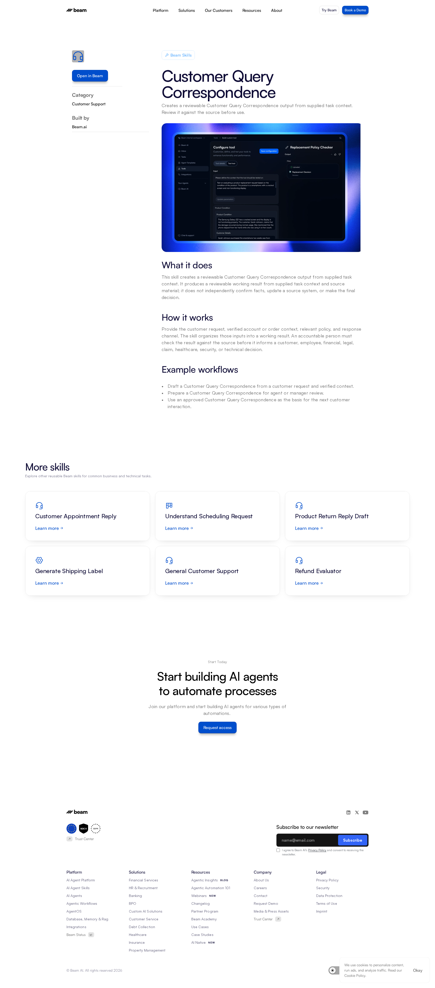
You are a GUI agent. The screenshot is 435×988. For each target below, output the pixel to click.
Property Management (147, 950)
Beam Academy (204, 919)
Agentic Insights (204, 880)
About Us (261, 880)
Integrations (76, 927)
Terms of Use (326, 903)
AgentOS (74, 911)
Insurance (137, 942)
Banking (135, 895)
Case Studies (202, 934)
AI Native (198, 942)
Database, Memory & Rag (87, 919)
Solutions (186, 10)
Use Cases (200, 927)
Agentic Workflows (81, 903)
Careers (260, 888)
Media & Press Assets (271, 911)
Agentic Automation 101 (210, 888)
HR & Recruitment (143, 888)
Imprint (321, 911)
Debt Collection (142, 927)
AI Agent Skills (78, 888)
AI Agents (74, 895)
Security (323, 888)
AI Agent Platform (80, 880)
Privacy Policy (317, 850)
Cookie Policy (354, 975)
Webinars (199, 895)
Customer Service (143, 919)
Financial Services (143, 880)
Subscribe (352, 840)
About (276, 10)
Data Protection (329, 895)
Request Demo (266, 903)
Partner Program (204, 911)
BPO (132, 903)
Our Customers (218, 10)
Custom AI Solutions (145, 911)
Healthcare (138, 934)
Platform (160, 10)
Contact (260, 895)
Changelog (200, 903)
